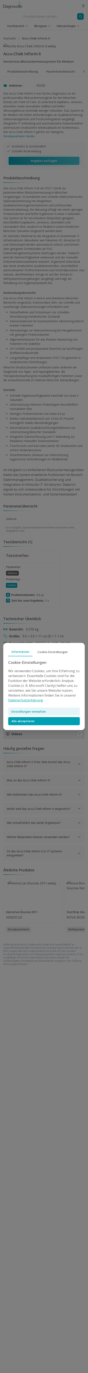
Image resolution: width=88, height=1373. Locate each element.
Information (20, 652)
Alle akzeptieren (23, 721)
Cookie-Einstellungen (52, 652)
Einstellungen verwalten (28, 711)
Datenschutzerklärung (25, 700)
